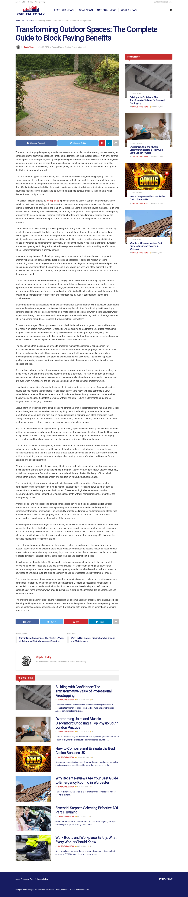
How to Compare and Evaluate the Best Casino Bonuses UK (85, 750)
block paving (53, 200)
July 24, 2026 (81, 816)
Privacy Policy (40, 2)
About (18, 2)
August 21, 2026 (83, 700)
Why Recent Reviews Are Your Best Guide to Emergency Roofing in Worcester (86, 780)
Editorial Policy (27, 2)
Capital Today (29, 47)
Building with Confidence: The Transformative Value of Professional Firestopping (83, 691)
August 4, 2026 (82, 787)
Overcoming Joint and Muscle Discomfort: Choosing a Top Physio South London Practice (86, 723)
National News (106, 10)
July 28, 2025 (44, 47)
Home (18, 20)
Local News (85, 10)
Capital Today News (66, 700)
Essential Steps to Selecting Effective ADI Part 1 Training (86, 809)
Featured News (63, 10)
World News (129, 10)
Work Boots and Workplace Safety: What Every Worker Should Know (86, 839)
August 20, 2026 (83, 757)
